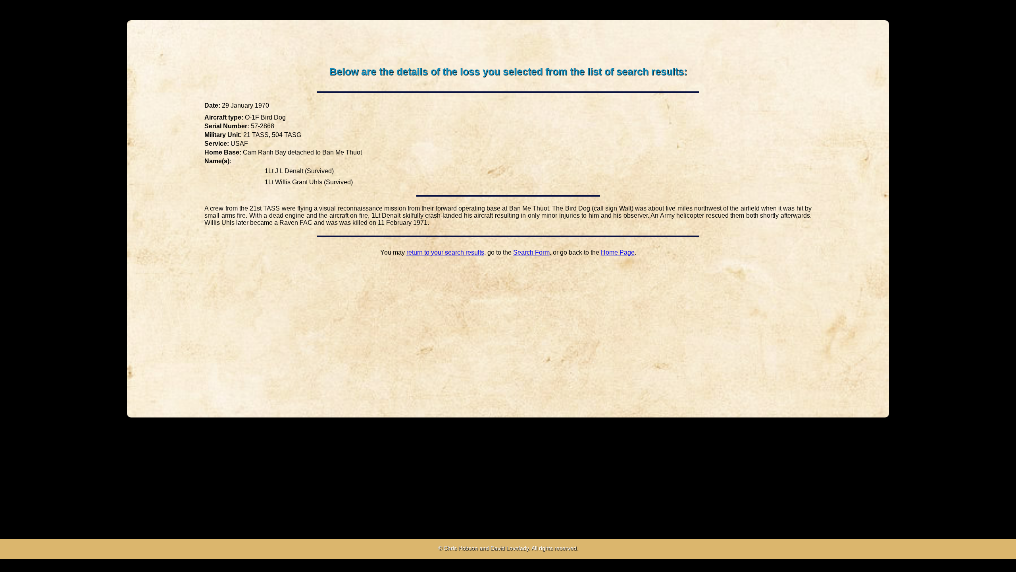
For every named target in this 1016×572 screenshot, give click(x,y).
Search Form (531, 252)
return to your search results (445, 252)
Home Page (618, 252)
